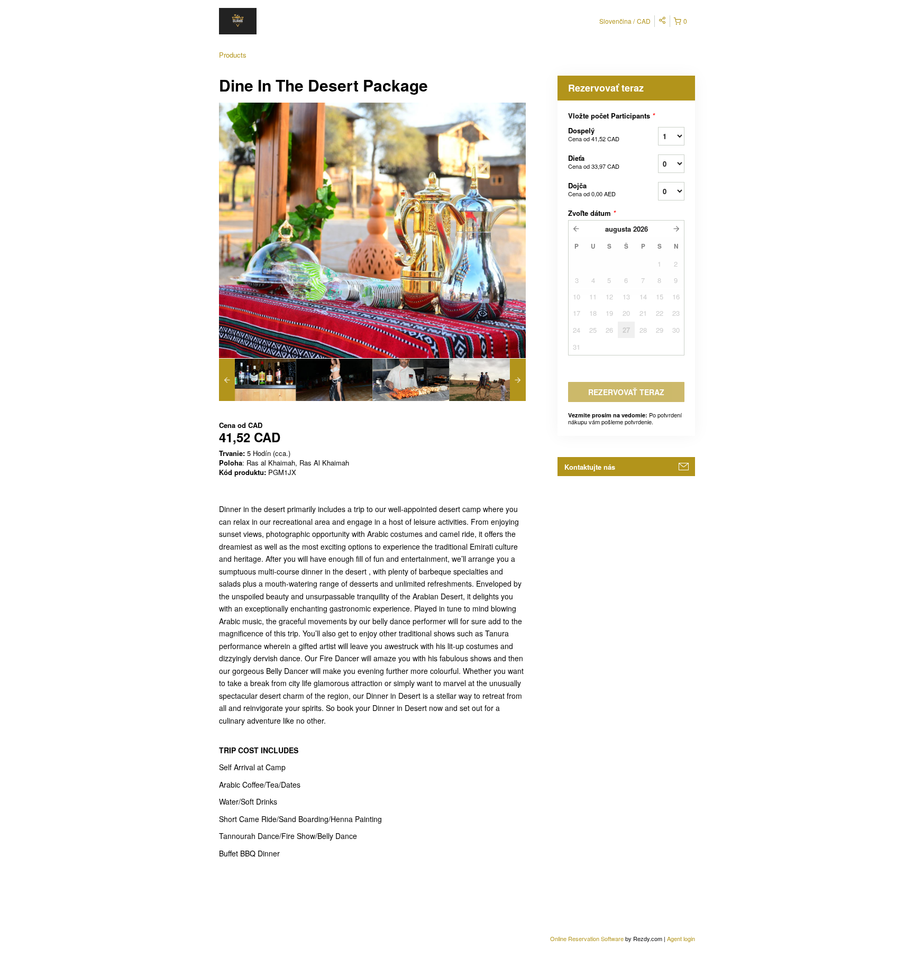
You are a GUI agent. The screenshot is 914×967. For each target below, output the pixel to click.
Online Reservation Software (587, 938)
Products (232, 55)
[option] (257, 380)
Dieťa (593, 161)
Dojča (592, 189)
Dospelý (593, 134)
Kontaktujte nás (589, 467)
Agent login (681, 938)
